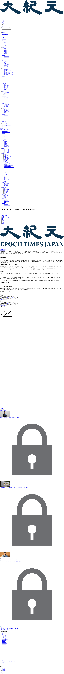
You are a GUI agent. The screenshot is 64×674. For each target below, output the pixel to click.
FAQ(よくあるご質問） (6, 664)
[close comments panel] (0, 294)
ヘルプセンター (4, 123)
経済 (5, 42)
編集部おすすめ (4, 131)
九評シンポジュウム (5, 217)
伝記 (5, 181)
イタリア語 (4, 644)
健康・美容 (4, 83)
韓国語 (3, 637)
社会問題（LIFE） (7, 174)
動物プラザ (6, 115)
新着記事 (3, 32)
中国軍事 (5, 51)
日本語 (3, 633)
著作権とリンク (4, 660)
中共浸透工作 (6, 145)
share (1, 250)
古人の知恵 (6, 106)
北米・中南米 (6, 64)
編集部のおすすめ (5, 34)
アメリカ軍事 (6, 59)
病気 (5, 93)
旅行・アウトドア (7, 116)
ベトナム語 (4, 638)
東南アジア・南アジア (8, 62)
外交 (5, 44)
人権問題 (5, 52)
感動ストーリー (6, 171)
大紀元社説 (6, 69)
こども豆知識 (6, 104)
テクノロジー (6, 109)
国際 (3, 22)
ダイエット (6, 84)
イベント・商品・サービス (8, 117)
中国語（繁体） (4, 636)
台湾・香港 (6, 155)
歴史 (5, 180)
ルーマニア (4, 216)
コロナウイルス (6, 92)
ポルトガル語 (4, 643)
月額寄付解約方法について (6, 126)
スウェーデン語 (4, 646)
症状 (5, 94)
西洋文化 (5, 178)
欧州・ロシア (6, 63)
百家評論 (5, 71)
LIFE (3, 23)
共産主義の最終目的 (7, 73)
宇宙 (5, 112)
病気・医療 (4, 91)
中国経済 (5, 50)
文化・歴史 (4, 96)
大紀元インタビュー (7, 70)
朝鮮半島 (5, 61)
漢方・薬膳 (6, 87)
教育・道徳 (4, 103)
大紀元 (3, 221)
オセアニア (6, 66)
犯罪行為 (3, 223)
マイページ (4, 121)
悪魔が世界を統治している (8, 72)
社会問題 (5, 49)
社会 (3, 18)
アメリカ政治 (6, 56)
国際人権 (3, 220)
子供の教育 (6, 105)
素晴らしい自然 (6, 111)
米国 (3, 21)
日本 (3, 40)
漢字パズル (6, 207)
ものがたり (6, 97)
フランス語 (4, 640)
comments (3, 250)
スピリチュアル (6, 172)
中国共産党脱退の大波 (6, 132)
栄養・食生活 (6, 85)
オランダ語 (4, 645)
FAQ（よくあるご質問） (6, 125)
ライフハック (6, 78)
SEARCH (1, 26)
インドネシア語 (4, 639)
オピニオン (4, 68)
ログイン (5, 299)
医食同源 (5, 88)
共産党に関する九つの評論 (8, 74)
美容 (5, 89)
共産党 (3, 218)
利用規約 (3, 662)
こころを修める (6, 173)
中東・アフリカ (6, 65)
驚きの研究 (6, 110)
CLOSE (1, 128)
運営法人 (3, 659)
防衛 (3, 19)
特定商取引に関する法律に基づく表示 (8, 661)
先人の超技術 (6, 179)
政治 (5, 41)
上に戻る (1, 627)
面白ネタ (5, 206)
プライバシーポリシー (6, 663)
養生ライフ (6, 86)
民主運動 (3, 222)
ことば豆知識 (6, 183)
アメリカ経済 (6, 58)
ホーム (3, 30)
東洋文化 (5, 177)
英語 (3, 634)
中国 (3, 20)
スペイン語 (4, 642)
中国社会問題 (6, 142)
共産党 (3, 219)
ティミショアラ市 (5, 215)
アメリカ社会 (6, 57)
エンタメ (3, 114)
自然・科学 (4, 108)
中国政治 (5, 48)
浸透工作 (5, 53)
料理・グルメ (6, 77)
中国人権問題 (6, 146)
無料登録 (2, 299)
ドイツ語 (3, 641)
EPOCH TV (4, 39)
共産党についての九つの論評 (9, 167)
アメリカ (3, 55)
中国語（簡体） (4, 635)
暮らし (3, 76)
